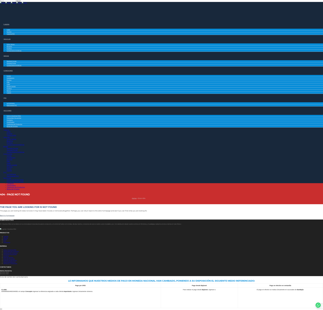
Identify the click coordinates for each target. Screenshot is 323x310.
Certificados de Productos (11, 251)
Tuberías (5, 236)
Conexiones (6, 242)
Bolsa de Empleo (8, 257)
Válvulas (5, 238)
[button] (318, 305)
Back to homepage (7, 216)
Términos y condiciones (10, 263)
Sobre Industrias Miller (9, 250)
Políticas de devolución (10, 260)
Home (134, 198)
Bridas (5, 239)
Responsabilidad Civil (9, 262)
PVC (4, 241)
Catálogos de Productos (10, 253)
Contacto (6, 256)
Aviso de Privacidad (9, 259)
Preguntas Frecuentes (10, 254)
